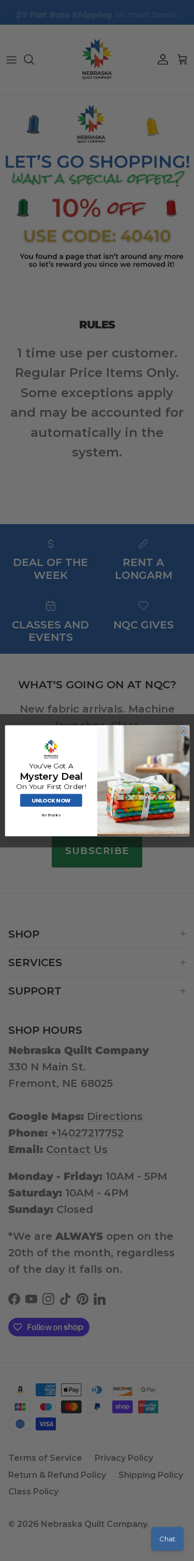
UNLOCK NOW (50, 800)
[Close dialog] (183, 731)
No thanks (50, 814)
